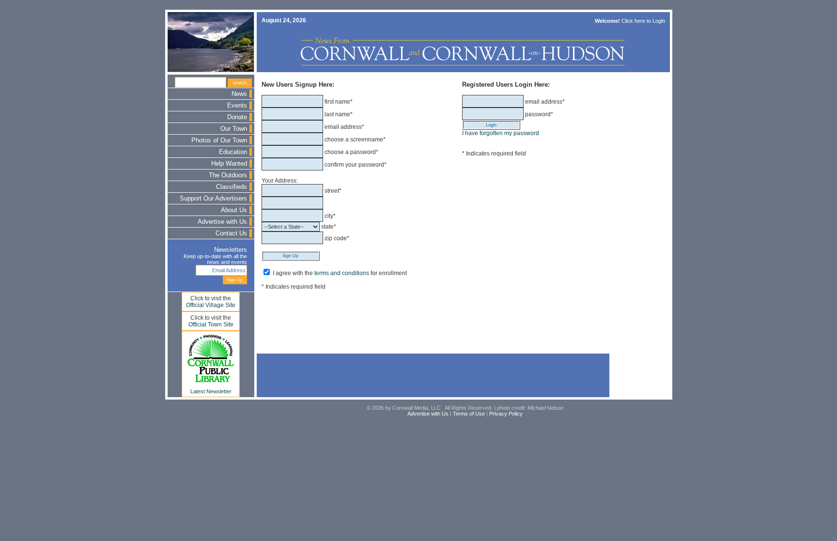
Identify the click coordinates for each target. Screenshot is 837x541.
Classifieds (231, 187)
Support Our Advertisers (213, 198)
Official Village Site (210, 305)
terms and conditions (341, 273)
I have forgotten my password (500, 133)
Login (658, 21)
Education (233, 152)
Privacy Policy (506, 414)
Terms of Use (469, 414)
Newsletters (230, 250)
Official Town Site (210, 324)
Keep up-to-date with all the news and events (215, 259)
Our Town (233, 128)
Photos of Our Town (219, 140)
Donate (237, 117)
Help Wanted (229, 163)
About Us (234, 210)
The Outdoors (228, 175)
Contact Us (231, 233)
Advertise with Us (222, 221)
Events (237, 105)
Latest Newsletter (211, 391)
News (239, 94)
